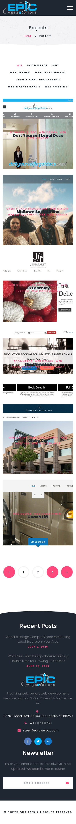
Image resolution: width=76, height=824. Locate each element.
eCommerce (37, 65)
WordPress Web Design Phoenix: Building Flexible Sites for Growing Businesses (38, 658)
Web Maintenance (24, 86)
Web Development (50, 72)
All (20, 65)
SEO (55, 65)
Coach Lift (38, 517)
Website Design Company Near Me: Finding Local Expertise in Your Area (38, 639)
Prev (9, 572)
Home (28, 36)
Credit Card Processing (38, 79)
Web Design (20, 72)
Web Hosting (56, 86)
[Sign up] (67, 783)
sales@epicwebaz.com (40, 730)
